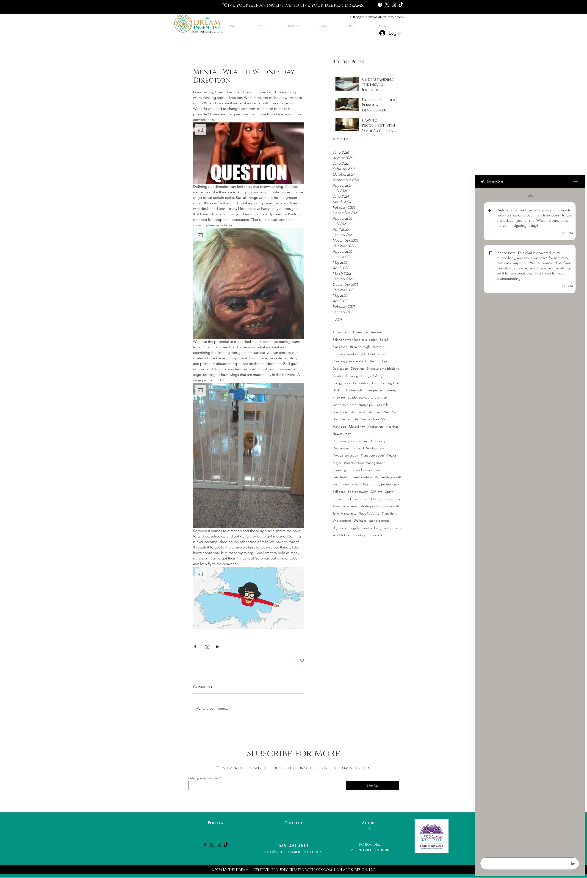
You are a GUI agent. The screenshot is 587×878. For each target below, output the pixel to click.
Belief (384, 340)
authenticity (392, 528)
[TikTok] (401, 5)
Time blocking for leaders (381, 499)
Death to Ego (378, 361)
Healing (337, 390)
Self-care (338, 492)
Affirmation (360, 332)
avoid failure (341, 535)
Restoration (340, 484)
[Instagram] (394, 5)
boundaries (376, 535)
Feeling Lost (390, 383)
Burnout (379, 347)
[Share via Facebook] (195, 646)
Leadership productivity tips (352, 405)
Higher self (354, 390)
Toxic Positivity (369, 513)
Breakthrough (360, 347)
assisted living (372, 528)
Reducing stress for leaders (352, 470)
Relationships (362, 477)
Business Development (348, 354)
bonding (358, 535)
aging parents (379, 520)
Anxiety (376, 332)
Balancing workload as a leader (354, 340)
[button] (248, 153)
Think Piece (352, 499)
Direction (357, 368)
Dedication (340, 368)
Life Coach (357, 412)
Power (391, 455)
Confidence (376, 354)
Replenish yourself (388, 477)
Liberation (339, 412)
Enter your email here (203, 778)
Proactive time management (364, 463)
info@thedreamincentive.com (377, 17)
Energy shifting (371, 376)
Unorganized (341, 520)
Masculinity (357, 426)
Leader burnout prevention (367, 397)
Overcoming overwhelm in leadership (359, 441)
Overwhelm (340, 448)
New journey (341, 434)
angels (354, 528)
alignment (339, 528)
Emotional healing (345, 376)
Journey (390, 390)
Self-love (376, 492)
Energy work (341, 383)
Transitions (389, 513)
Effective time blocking (383, 368)
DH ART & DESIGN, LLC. (356, 869)
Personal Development (368, 448)
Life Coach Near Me (382, 412)
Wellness (360, 520)
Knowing (338, 397)
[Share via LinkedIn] (218, 646)
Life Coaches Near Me (369, 419)
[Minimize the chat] (575, 181)
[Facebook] (380, 5)
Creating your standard (349, 361)
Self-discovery (358, 492)
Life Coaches (341, 419)
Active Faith (340, 332)
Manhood (339, 426)
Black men (339, 347)
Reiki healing (341, 477)
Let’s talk (381, 405)
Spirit (389, 492)
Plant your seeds (373, 455)
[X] (387, 5)
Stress (336, 499)
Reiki (377, 470)
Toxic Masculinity (344, 513)
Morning (392, 426)
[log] (530, 521)
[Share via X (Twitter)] (206, 646)
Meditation (375, 426)
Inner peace (373, 390)
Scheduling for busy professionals (376, 484)
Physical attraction (345, 455)
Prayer (336, 463)
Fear (375, 383)
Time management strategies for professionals (365, 506)
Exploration (361, 383)
